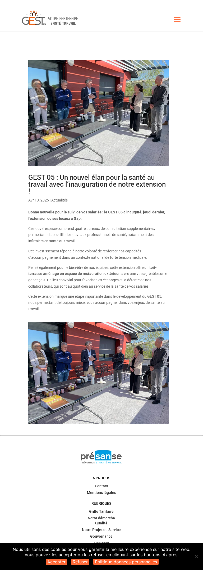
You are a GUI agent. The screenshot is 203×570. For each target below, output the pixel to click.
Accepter (56, 561)
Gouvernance (101, 536)
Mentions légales (101, 492)
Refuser (80, 561)
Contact (101, 486)
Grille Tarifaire (101, 511)
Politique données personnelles (126, 561)
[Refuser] (196, 556)
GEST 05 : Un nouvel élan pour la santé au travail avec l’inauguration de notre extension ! (97, 184)
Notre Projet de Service (101, 530)
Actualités (59, 200)
